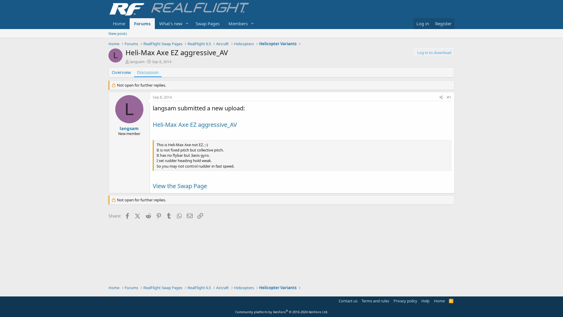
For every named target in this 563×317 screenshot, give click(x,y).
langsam (137, 61)
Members (238, 23)
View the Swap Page (180, 186)
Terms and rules (375, 300)
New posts (117, 33)
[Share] (441, 97)
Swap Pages (208, 23)
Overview (121, 72)
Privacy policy (405, 300)
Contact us (348, 300)
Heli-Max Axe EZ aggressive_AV (195, 125)
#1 (449, 97)
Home (119, 23)
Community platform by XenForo (281, 312)
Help (425, 300)
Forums (142, 23)
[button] (187, 23)
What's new (170, 23)
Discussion (148, 72)
